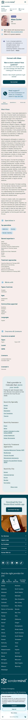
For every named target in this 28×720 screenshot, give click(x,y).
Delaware (4, 612)
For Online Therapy (23, 580)
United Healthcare (9, 435)
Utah (16, 646)
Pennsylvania (18, 626)
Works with (22, 102)
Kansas (3, 639)
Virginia (17, 649)
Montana (17, 585)
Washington (18, 656)
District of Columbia (7, 609)
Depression (7, 411)
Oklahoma (18, 619)
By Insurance (9, 580)
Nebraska (18, 596)
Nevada (17, 609)
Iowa (2, 626)
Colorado (4, 602)
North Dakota (19, 592)
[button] (14, 509)
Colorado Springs (9, 475)
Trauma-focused (9, 455)
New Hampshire (19, 599)
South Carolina (19, 632)
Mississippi (4, 669)
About (4, 102)
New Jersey (18, 602)
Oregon (17, 622)
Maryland (4, 653)
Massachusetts (5, 649)
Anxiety (6, 405)
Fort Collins (7, 483)
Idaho (3, 629)
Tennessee (18, 639)
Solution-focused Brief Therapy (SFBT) (13, 461)
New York (17, 612)
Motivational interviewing (11, 458)
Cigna (5, 426)
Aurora (6, 477)
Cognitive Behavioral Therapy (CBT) (14, 450)
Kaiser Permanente (9, 438)
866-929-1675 (19, 96)
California (4, 599)
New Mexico (18, 606)
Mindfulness (7, 453)
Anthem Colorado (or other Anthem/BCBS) (11, 432)
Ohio (16, 616)
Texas (16, 643)
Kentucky (4, 643)
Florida (3, 616)
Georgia (3, 619)
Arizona (3, 596)
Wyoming (17, 666)
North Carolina (19, 589)
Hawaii (3, 622)
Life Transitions (8, 413)
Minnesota (4, 663)
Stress (5, 408)
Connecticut (4, 606)
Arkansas (4, 592)
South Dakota (19, 636)
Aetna (5, 428)
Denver (6, 472)
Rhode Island (19, 629)
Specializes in (13, 102)
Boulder (6, 480)
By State (3, 580)
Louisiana (4, 646)
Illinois (3, 632)
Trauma (6, 416)
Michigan (4, 659)
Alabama (4, 589)
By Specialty (15, 580)
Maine (3, 656)
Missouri (3, 666)
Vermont (17, 653)
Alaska (3, 585)
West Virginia (19, 663)
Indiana (3, 636)
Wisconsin (18, 659)
